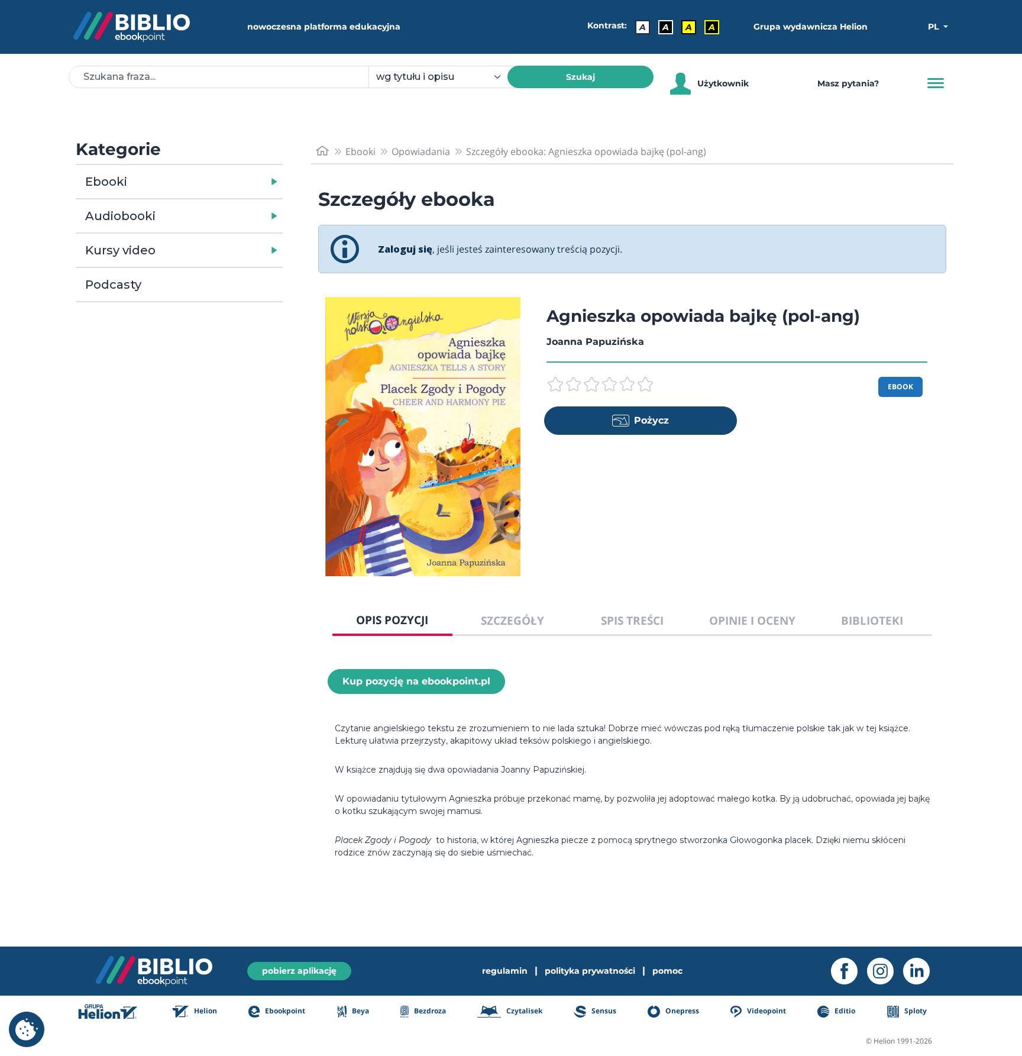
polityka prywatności (590, 970)
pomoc (667, 970)
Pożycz (651, 420)
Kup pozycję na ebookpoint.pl (416, 681)
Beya (359, 1011)
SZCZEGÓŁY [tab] (512, 620)
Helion (204, 1011)
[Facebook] (849, 971)
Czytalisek (523, 1011)
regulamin (505, 970)
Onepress (681, 1011)
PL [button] (934, 26)
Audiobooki (120, 216)
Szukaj (580, 77)
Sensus (603, 1011)
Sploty (915, 1011)
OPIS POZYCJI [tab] (392, 620)
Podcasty (113, 284)
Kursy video (120, 250)
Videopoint (765, 1011)
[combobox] (445, 77)
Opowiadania (421, 151)
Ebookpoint (284, 1011)
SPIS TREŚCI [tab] (632, 620)
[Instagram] (885, 971)
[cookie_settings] (26, 1029)
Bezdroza (429, 1011)
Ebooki (106, 182)
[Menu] (935, 83)
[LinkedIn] (921, 971)
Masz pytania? (848, 83)
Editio (844, 1011)
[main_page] (322, 151)
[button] (210, 181)
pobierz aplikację (299, 970)
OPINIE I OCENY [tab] (752, 620)
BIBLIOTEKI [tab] (872, 620)
